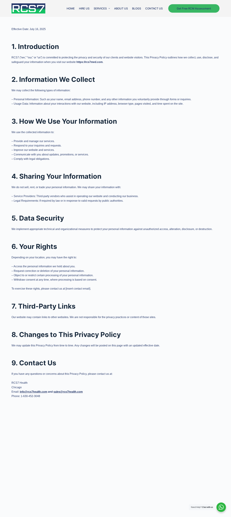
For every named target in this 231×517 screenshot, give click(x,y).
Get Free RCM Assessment (194, 8)
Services (100, 8)
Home (71, 8)
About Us (121, 8)
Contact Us (154, 8)
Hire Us (84, 8)
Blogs (136, 8)
